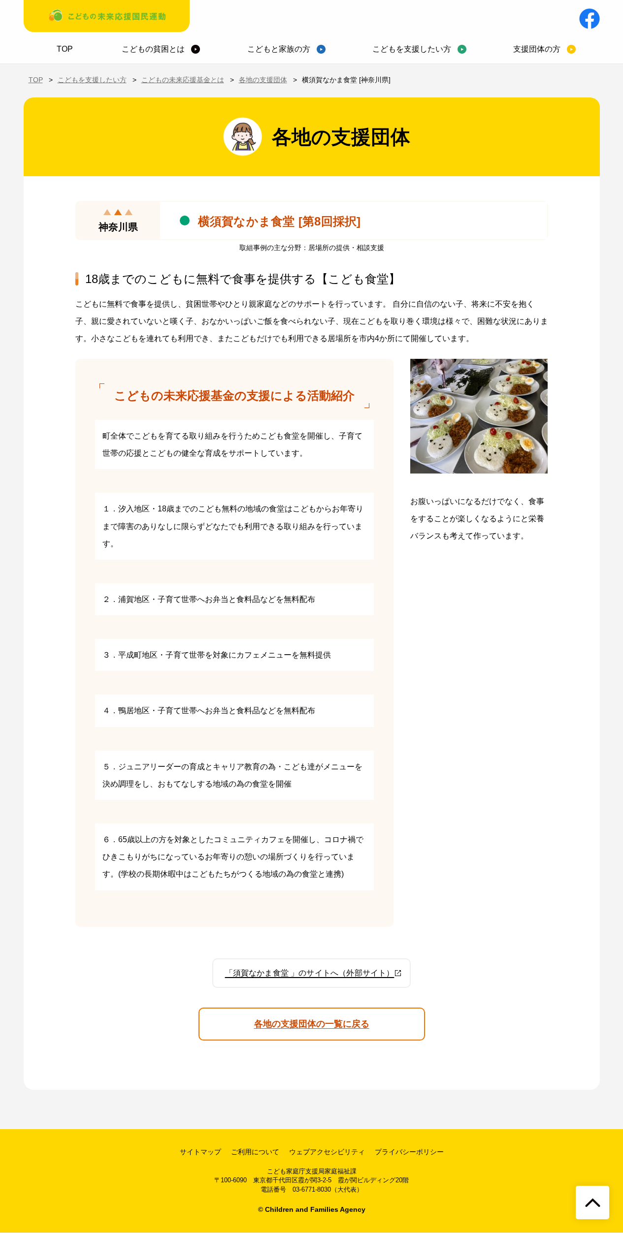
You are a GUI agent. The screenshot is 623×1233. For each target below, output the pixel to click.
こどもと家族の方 (278, 49)
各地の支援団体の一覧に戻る (311, 1024)
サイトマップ (200, 1152)
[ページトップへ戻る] (592, 1202)
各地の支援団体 (263, 80)
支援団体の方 (536, 49)
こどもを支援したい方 (411, 49)
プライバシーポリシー (409, 1152)
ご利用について (255, 1152)
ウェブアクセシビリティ (327, 1152)
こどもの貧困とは (153, 49)
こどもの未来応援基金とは (182, 80)
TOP (65, 49)
